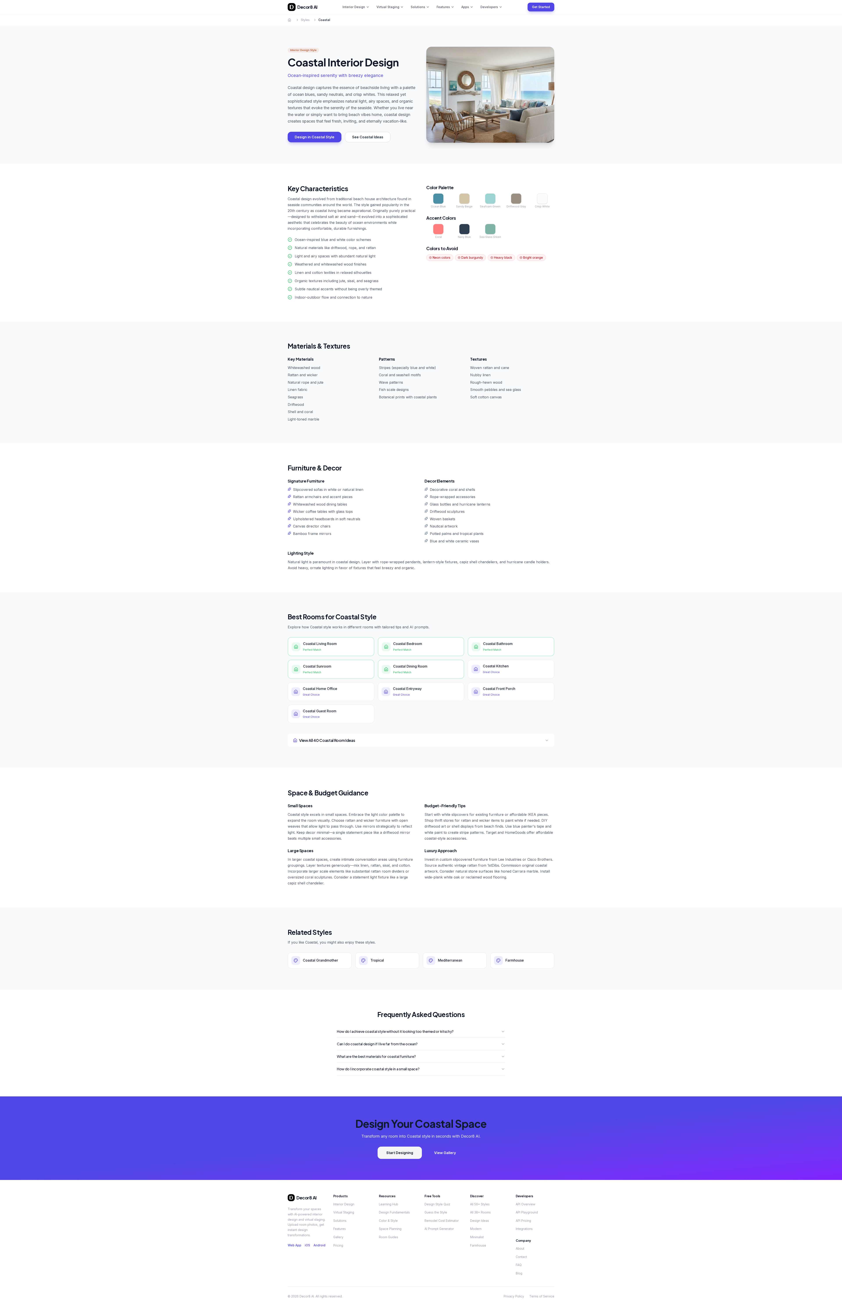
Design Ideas (479, 1220)
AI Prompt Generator (439, 1229)
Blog (519, 1273)
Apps (465, 7)
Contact (521, 1257)
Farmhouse (478, 1245)
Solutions (418, 7)
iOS (307, 1245)
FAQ (519, 1265)
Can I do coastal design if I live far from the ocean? (377, 1044)
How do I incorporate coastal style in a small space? (378, 1069)
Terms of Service (541, 1296)
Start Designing (399, 1153)
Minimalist (477, 1237)
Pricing (338, 1245)
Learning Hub (388, 1204)
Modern (476, 1229)
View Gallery (445, 1153)
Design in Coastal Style (314, 137)
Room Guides (388, 1237)
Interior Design (354, 7)
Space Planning (390, 1229)
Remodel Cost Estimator (442, 1220)
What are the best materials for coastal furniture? (376, 1056)
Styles (305, 20)
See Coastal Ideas (367, 137)
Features (443, 7)
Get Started (541, 7)
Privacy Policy (514, 1296)
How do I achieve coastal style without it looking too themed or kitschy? (395, 1031)
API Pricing (523, 1220)
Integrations (524, 1229)
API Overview (525, 1204)
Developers (489, 7)
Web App (294, 1245)
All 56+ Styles (480, 1204)
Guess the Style (436, 1212)
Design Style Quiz (437, 1204)
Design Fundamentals (394, 1212)
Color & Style (388, 1220)
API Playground (527, 1212)
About (520, 1248)
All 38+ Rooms (480, 1212)
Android (319, 1245)
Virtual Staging (387, 7)
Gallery (338, 1237)
